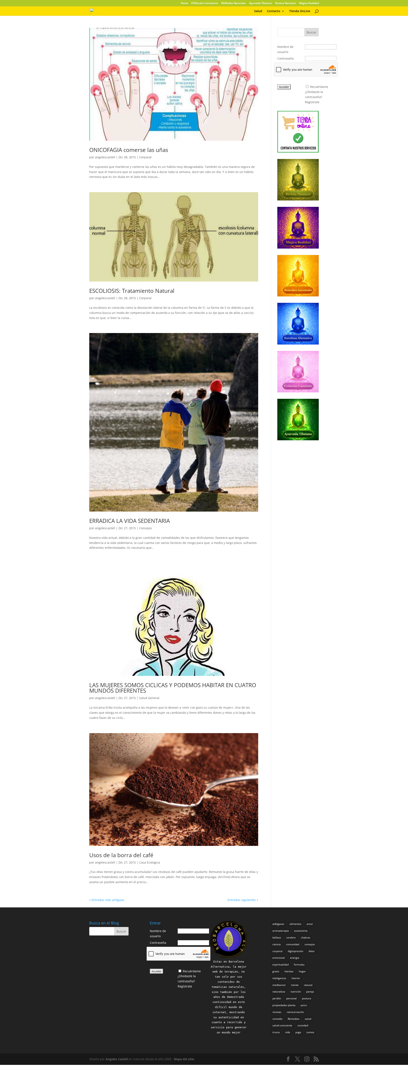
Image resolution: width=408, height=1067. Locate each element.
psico (304, 1005)
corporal (277, 951)
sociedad (303, 1025)
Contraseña (285, 58)
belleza (276, 937)
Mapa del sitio (184, 1059)
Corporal (145, 157)
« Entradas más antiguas (106, 900)
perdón (276, 998)
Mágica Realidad (309, 3)
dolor (312, 951)
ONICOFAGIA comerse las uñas (128, 150)
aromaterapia (280, 931)
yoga (298, 1032)
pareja (310, 991)
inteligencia (279, 978)
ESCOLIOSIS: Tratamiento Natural (131, 291)
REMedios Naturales (233, 3)
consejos (310, 944)
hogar (302, 971)
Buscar (311, 32)
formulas (299, 964)
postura (306, 998)
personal (291, 998)
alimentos (295, 924)
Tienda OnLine (299, 11)
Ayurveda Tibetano (260, 3)
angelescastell (105, 157)
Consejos (145, 528)
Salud (258, 11)
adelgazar (278, 924)
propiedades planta (283, 1005)
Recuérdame (319, 87)
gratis (275, 971)
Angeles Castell (117, 1059)
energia (294, 958)
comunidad (292, 944)
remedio (277, 1019)
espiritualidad (280, 964)
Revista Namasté (285, 3)
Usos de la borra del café (121, 855)
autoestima (300, 931)
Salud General (149, 698)
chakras (305, 937)
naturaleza (278, 991)
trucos (276, 1032)
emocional (278, 958)
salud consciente (282, 1025)
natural (308, 985)
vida (287, 1032)
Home (184, 3)
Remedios (293, 1019)
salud (308, 1019)
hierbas (289, 971)
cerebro (291, 937)
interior (295, 978)
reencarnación (295, 1012)
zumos (310, 1032)
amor (310, 924)
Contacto (273, 11)
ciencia (276, 944)
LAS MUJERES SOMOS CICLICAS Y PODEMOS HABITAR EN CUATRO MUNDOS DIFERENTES (172, 687)
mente (295, 985)
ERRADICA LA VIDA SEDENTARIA (129, 521)
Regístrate (312, 102)
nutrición (295, 991)
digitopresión (295, 951)
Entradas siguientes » (243, 900)
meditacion (279, 985)
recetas (276, 1012)
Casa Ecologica (149, 862)
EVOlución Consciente (204, 3)
